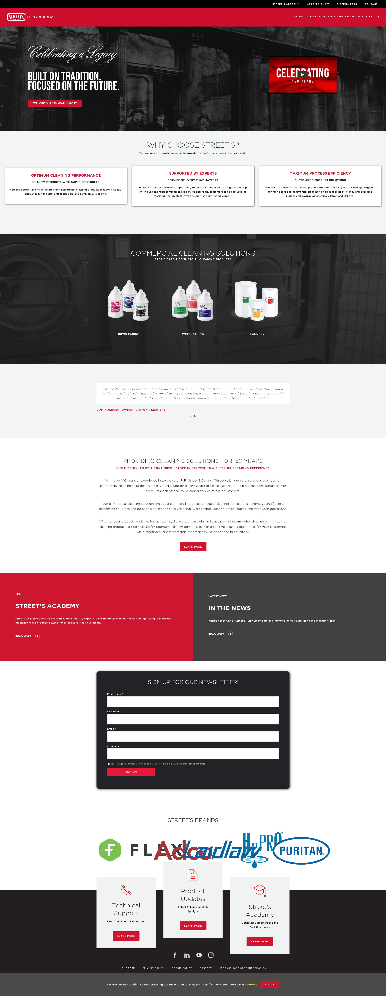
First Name (115, 694)
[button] (378, 16)
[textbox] (66, 182)
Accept (269, 984)
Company (114, 746)
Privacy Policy (153, 968)
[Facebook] (175, 955)
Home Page (127, 968)
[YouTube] (199, 955)
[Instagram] (211, 955)
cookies (252, 984)
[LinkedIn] (187, 955)
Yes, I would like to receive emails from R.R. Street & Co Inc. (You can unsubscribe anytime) (157, 764)
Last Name (114, 711)
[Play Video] (302, 74)
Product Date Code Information (242, 968)
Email (111, 728)
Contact (206, 968)
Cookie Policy (182, 968)
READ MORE (23, 636)
